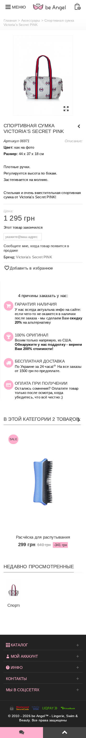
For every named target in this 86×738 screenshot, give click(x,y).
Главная (10, 20)
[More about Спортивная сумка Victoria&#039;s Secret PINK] (13, 590)
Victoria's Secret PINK (34, 257)
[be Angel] (49, 7)
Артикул (11, 141)
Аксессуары (30, 20)
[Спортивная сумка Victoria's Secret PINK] (43, 75)
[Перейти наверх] (64, 732)
